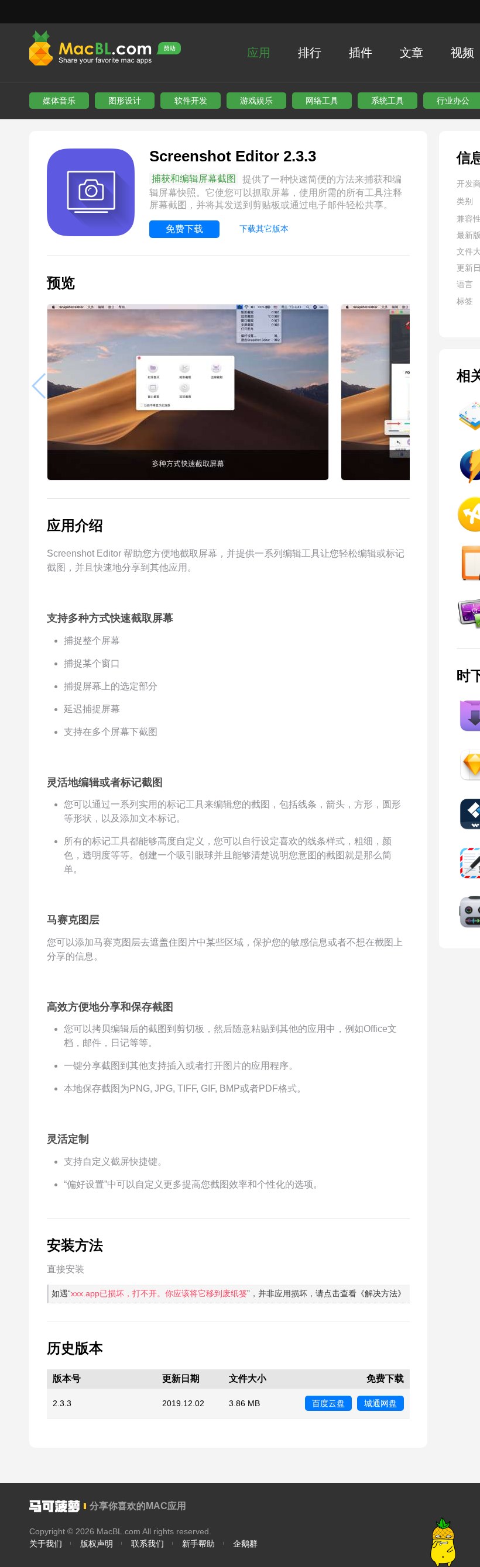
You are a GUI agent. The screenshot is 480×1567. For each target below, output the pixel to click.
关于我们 (45, 1543)
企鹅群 (245, 1543)
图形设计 (124, 100)
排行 (309, 52)
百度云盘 (328, 1403)
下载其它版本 (264, 228)
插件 (360, 52)
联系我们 (147, 1543)
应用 (258, 52)
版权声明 (96, 1543)
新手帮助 (198, 1543)
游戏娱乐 (256, 100)
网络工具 (322, 100)
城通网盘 (380, 1403)
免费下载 (184, 229)
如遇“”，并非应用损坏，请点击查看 (229, 1293)
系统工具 (387, 100)
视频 (462, 52)
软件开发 (190, 100)
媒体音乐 (59, 100)
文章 (411, 52)
